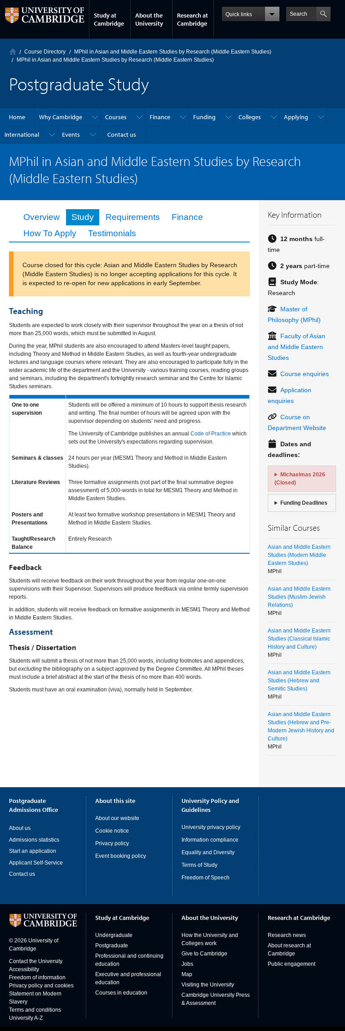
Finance (187, 217)
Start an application (32, 851)
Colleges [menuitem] (250, 117)
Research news (287, 935)
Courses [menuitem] (116, 117)
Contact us (22, 874)
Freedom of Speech (205, 877)
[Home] (13, 51)
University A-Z (26, 1018)
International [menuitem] (21, 134)
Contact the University (35, 961)
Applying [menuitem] (296, 117)
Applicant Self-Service (36, 863)
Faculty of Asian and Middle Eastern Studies (296, 346)
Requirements (133, 217)
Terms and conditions (35, 1010)
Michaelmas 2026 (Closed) (299, 478)
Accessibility (24, 969)
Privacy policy (112, 843)
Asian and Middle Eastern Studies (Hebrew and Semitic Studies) (299, 680)
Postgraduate (111, 945)
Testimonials (112, 233)
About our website (117, 818)
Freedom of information (37, 977)
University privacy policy (210, 827)
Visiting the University (207, 985)
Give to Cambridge (204, 953)
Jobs (187, 964)
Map (186, 974)
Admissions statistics (34, 840)
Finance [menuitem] (160, 117)
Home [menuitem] (17, 117)
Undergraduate (114, 935)
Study (82, 217)
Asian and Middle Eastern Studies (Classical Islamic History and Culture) (299, 639)
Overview (41, 217)
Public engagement (291, 964)
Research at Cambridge (192, 19)
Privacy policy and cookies (41, 985)
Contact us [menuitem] (121, 134)
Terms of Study (199, 865)
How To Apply (49, 233)
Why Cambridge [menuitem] (60, 117)
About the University (149, 19)
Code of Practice (210, 433)
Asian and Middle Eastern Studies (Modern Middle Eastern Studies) (299, 555)
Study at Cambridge (109, 19)
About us (20, 828)
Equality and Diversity (207, 852)
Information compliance (210, 840)
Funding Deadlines (303, 503)
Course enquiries (304, 373)
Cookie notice (112, 831)
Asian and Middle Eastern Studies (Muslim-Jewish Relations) (299, 597)
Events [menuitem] (71, 134)
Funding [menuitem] (204, 117)
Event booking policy (120, 856)
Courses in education (121, 993)
